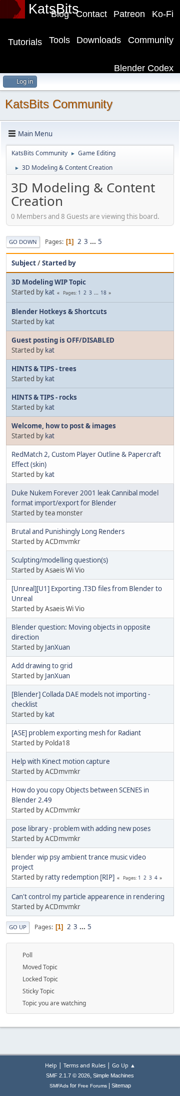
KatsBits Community (58, 104)
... (94, 241)
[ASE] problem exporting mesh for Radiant (76, 732)
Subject (24, 262)
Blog (60, 14)
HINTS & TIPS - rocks (44, 397)
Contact (91, 14)
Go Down (23, 241)
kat (49, 292)
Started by (59, 262)
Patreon (129, 14)
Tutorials (25, 42)
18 (103, 292)
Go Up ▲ (124, 1065)
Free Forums (92, 1085)
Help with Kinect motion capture (61, 761)
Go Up (17, 927)
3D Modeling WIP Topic (49, 282)
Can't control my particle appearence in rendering (88, 896)
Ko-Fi (163, 14)
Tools (59, 40)
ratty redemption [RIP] (79, 877)
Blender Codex (144, 68)
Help (51, 1065)
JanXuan (57, 647)
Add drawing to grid (42, 665)
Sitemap (121, 1085)
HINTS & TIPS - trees (44, 368)
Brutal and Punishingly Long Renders (68, 531)
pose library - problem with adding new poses (81, 828)
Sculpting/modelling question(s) (60, 560)
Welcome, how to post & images (64, 425)
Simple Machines (113, 1075)
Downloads (98, 40)
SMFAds (59, 1085)
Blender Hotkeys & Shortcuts (59, 311)
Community (151, 40)
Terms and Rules (85, 1065)
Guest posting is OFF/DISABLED (63, 340)
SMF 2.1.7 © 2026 (68, 1075)
